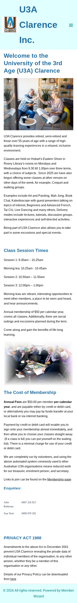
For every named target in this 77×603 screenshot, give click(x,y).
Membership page (59, 479)
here (13, 579)
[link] (10, 24)
